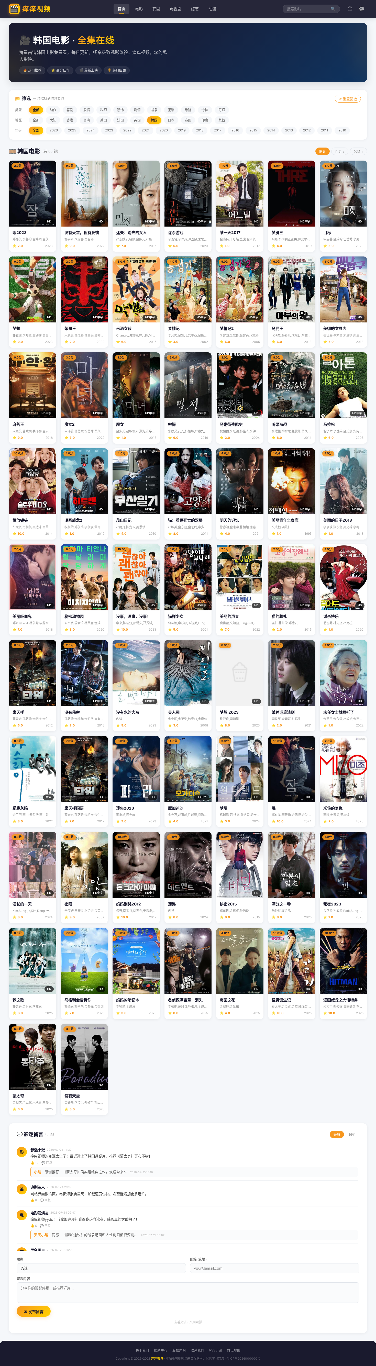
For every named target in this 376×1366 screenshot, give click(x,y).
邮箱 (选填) (198, 1259)
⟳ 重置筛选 (348, 99)
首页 (121, 8)
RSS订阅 (215, 1350)
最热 (352, 1135)
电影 (139, 8)
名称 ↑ (358, 151)
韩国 (156, 8)
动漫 (212, 8)
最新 (337, 1135)
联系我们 (197, 1350)
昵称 (20, 1259)
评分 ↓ (340, 151)
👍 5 (33, 1226)
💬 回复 (46, 1163)
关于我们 (142, 1350)
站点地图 (233, 1350)
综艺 (195, 8)
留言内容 (23, 1279)
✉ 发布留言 (33, 1311)
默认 (322, 151)
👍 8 (33, 1200)
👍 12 (34, 1163)
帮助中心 (160, 1350)
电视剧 (175, 8)
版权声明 (179, 1350)
